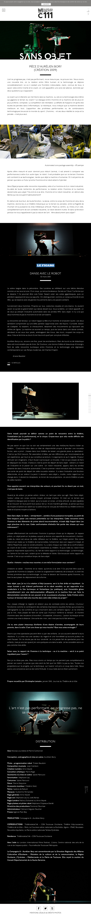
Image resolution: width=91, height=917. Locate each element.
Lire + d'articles (13, 363)
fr (88, 10)
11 (89, 409)
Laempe (80, 165)
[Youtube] (52, 908)
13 (89, 412)
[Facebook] (39, 908)
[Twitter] (45, 908)
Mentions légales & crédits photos (45, 913)
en (88, 13)
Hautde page (86, 790)
